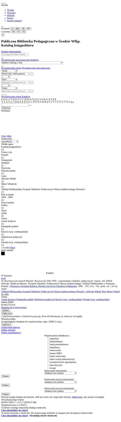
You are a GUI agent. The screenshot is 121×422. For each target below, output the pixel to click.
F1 (19, 32)
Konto (14, 20)
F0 (13, 32)
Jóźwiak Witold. (96, 291)
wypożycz (6, 324)
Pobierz (5, 376)
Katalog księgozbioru (11, 51)
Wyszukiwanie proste (11, 68)
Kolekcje (34, 60)
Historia (10, 15)
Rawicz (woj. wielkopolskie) (68, 299)
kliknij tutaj (77, 397)
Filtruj (12, 247)
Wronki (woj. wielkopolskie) (96, 299)
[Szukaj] (2, 66)
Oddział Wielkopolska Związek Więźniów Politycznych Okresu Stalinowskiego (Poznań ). (43, 291)
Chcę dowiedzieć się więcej (14, 410)
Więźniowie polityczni (44, 299)
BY (28, 29)
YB (23, 29)
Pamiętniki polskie (24, 299)
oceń (3, 278)
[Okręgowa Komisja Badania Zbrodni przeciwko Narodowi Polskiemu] (43, 286)
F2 (24, 32)
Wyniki (10, 10)
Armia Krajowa (8, 299)
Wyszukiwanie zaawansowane (15, 60)
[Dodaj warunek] (2, 94)
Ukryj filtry (6, 136)
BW (17, 29)
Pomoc (10, 18)
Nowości (11, 12)
